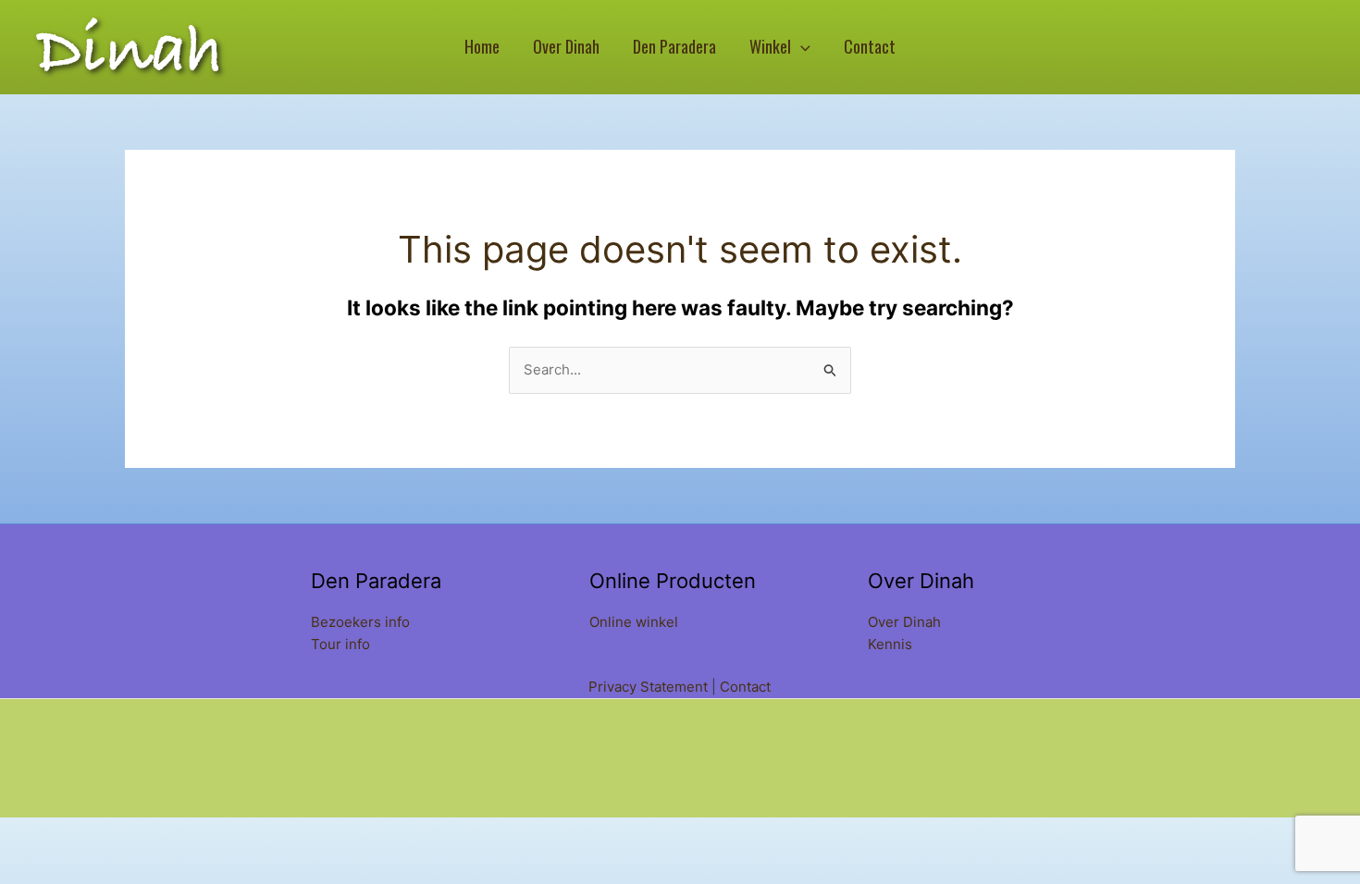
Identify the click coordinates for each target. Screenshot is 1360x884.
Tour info (340, 644)
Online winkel (633, 622)
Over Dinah (904, 622)
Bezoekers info (360, 622)
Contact (745, 686)
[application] (800, 46)
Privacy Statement (648, 686)
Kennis (890, 644)
